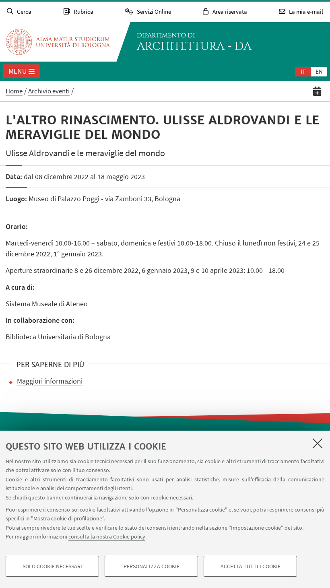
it (303, 71)
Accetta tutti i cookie (250, 566)
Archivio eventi (49, 91)
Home (14, 91)
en (319, 71)
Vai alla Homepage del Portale (58, 42)
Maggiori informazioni (49, 381)
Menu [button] (17, 71)
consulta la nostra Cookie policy (106, 536)
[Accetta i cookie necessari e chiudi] (317, 443)
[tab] (303, 71)
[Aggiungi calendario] (317, 91)
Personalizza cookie (151, 566)
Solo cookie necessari (52, 566)
